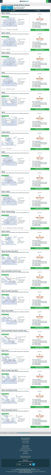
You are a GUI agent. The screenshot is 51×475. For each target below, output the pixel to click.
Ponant (14, 432)
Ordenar (38, 10)
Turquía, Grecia (6, 132)
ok (33, 464)
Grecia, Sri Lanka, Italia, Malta (10, 251)
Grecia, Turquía (6, 13)
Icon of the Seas (25, 441)
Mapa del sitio (25, 453)
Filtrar (14, 10)
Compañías (8, 432)
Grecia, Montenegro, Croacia (9, 390)
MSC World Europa (25, 439)
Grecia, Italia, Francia (7, 310)
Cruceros (2, 432)
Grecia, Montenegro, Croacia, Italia (11, 271)
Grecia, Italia (5, 350)
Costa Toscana (25, 442)
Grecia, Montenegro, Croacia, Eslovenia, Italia (14, 330)
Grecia (3, 72)
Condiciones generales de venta (25, 450)
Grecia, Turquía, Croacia (8, 211)
